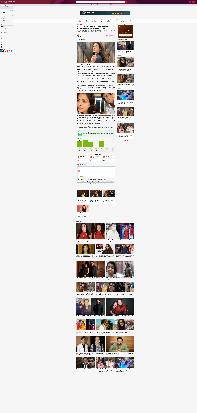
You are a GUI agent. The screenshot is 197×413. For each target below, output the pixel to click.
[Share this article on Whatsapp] (84, 39)
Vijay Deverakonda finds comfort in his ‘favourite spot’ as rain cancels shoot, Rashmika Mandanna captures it (125, 69)
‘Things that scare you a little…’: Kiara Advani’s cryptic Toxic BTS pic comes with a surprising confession (125, 102)
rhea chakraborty (81, 179)
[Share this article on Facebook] (80, 39)
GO (125, 1)
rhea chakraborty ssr (102, 179)
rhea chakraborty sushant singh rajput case (86, 181)
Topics (86, 4)
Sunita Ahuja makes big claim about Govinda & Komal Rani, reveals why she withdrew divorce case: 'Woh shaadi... (125, 118)
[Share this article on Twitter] (82, 39)
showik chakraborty (110, 181)
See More (2, 30)
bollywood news (106, 183)
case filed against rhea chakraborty (95, 183)
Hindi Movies (79, 24)
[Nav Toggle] (1, 2)
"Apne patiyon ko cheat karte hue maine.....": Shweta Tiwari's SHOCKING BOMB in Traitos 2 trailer (109, 200)
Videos (4, 34)
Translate (7, 8)
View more (125, 140)
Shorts (4, 42)
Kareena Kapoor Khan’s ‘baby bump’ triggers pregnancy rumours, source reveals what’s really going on (126, 85)
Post (82, 176)
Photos (118, 4)
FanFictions (101, 4)
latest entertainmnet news (83, 185)
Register (193, 1)
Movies (4, 18)
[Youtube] (5, 51)
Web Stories (5, 44)
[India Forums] (9, 2)
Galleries (4, 36)
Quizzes (4, 40)
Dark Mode (3, 10)
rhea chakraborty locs (100, 181)
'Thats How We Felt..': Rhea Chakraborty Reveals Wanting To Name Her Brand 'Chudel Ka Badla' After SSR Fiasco (83, 214)
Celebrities (5, 32)
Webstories (108, 4)
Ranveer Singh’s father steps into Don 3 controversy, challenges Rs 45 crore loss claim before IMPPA (125, 52)
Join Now (80, 135)
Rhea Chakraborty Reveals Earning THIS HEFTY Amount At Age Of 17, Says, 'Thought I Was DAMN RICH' (96, 200)
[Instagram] (7, 51)
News (78, 4)
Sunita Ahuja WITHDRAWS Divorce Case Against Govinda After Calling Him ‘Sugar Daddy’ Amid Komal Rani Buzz (125, 135)
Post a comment (110, 35)
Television (4, 16)
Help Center (5, 47)
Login (190, 1)
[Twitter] (3, 51)
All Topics (4, 28)
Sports (4, 24)
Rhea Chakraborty (111, 64)
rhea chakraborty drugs (82, 183)
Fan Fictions (5, 38)
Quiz (90, 4)
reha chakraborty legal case (91, 179)
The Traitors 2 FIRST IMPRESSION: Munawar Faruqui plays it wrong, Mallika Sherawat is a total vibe (83, 200)
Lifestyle (4, 22)
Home (4, 12)
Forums (2, 26)
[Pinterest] (9, 51)
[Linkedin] (11, 51)
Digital (4, 20)
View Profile (81, 36)
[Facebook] (1, 51)
